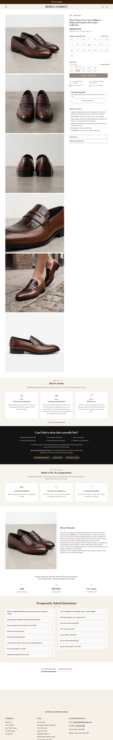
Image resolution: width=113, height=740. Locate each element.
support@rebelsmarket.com (82, 722)
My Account (41, 722)
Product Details (75, 109)
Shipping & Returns (76, 141)
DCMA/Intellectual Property (46, 737)
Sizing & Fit (73, 137)
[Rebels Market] (56, 7)
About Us (8, 722)
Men (70, 15)
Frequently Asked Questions (46, 725)
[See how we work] (91, 31)
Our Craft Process (11, 728)
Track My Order (42, 728)
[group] (56, 2)
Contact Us (9, 734)
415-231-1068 (80, 726)
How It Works (9, 725)
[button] (103, 6)
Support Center (42, 731)
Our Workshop (10, 731)
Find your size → (88, 100)
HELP (39, 718)
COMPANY (9, 718)
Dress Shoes (77, 15)
